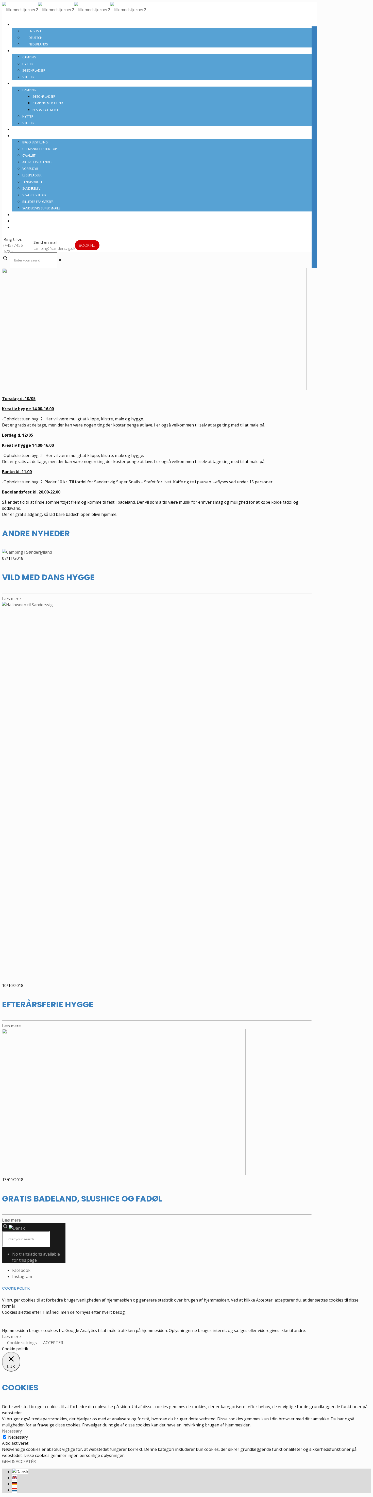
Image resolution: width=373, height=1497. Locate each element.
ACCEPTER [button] (53, 1342)
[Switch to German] (14, 1484)
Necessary (18, 1437)
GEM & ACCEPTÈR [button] (19, 1461)
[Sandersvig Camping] (74, 9)
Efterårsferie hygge (47, 1004)
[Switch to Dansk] (20, 1471)
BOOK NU (87, 245)
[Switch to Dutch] (14, 1490)
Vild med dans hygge (48, 577)
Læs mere (11, 1336)
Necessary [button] (12, 1431)
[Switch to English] (14, 1477)
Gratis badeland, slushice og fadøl (82, 1198)
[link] (60, 260)
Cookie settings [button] (22, 1342)
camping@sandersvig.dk (54, 248)
